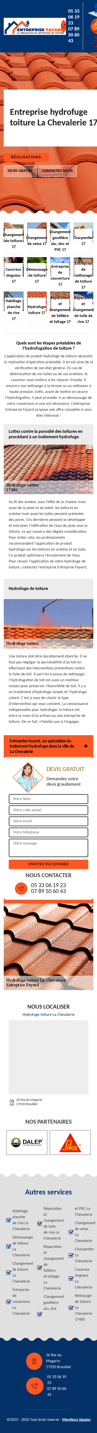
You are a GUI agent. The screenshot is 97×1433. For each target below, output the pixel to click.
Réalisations (26, 157)
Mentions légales (76, 1420)
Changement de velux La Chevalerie (83, 1232)
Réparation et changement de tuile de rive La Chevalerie (51, 1223)
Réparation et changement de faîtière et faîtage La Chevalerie (51, 1267)
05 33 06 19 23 (73, 17)
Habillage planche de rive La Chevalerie (20, 1220)
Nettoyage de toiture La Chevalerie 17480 (83, 1308)
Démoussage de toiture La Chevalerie (20, 1246)
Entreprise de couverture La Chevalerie (20, 1302)
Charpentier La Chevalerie (83, 1255)
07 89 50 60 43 (73, 35)
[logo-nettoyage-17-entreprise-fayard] (26, 26)
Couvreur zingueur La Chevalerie (83, 1278)
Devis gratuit (20, 171)
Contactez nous (57, 171)
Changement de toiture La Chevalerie (20, 1273)
